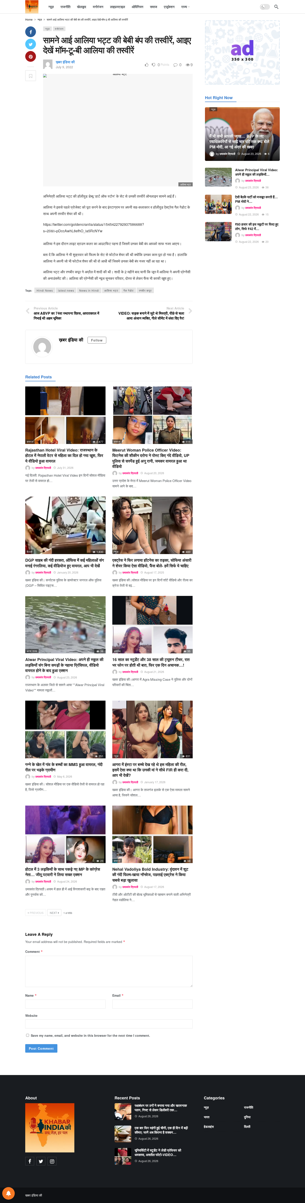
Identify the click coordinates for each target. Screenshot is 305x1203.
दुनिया (247, 1117)
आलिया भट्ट (111, 290)
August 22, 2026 (249, 214)
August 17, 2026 (154, 887)
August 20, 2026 (154, 473)
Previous (37, 913)
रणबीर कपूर (145, 290)
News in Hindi (89, 290)
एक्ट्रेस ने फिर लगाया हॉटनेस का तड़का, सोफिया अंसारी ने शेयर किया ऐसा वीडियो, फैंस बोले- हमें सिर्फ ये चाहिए (151, 562)
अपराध (117, 651)
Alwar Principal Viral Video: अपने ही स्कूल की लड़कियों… (256, 172)
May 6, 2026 (64, 776)
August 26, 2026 (148, 1116)
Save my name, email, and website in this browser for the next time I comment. (90, 1035)
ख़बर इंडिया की (65, 61)
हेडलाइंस (209, 1126)
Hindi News (45, 290)
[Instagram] (52, 1161)
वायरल (30, 441)
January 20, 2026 (67, 572)
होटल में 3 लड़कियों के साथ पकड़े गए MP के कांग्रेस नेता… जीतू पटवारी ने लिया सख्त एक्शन (62, 871)
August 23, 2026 (67, 677)
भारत (206, 1117)
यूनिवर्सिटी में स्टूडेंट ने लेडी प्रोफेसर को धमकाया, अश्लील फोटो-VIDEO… (158, 1152)
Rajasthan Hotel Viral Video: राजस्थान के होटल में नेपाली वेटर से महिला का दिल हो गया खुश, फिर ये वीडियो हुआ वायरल (64, 455)
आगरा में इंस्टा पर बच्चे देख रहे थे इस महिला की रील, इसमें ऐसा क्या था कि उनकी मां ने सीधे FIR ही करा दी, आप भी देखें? (150, 769)
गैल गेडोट (128, 290)
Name (31, 995)
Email (118, 995)
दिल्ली (29, 551)
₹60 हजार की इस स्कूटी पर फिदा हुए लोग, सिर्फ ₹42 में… (256, 226)
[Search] (276, 6)
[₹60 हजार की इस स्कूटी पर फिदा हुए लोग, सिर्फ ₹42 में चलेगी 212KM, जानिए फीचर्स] (218, 231)
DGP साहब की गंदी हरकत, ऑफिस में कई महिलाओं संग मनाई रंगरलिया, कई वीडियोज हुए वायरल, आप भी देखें (64, 562)
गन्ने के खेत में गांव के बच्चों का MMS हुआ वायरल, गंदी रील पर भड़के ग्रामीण (63, 767)
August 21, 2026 (154, 672)
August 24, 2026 (67, 881)
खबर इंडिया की (33, 1195)
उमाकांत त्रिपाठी (43, 468)
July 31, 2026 (65, 467)
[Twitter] (40, 1161)
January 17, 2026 (154, 782)
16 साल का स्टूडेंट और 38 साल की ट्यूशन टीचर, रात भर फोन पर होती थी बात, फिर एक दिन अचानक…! (151, 662)
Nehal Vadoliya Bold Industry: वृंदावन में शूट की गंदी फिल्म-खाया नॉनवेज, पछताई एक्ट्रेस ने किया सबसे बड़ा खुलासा (150, 874)
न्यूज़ (47, 28)
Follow (97, 340)
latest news (66, 290)
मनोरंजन (59, 28)
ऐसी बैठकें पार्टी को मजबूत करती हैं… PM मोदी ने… (256, 199)
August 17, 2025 (154, 572)
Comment (34, 951)
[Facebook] (29, 1161)
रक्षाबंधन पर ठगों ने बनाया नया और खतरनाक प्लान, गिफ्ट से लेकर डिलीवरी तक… (161, 1107)
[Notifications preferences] (8, 1193)
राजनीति (248, 1107)
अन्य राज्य (32, 651)
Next (53, 913)
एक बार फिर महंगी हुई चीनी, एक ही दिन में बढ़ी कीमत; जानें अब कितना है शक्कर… (161, 1130)
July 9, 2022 (64, 67)
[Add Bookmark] (30, 75)
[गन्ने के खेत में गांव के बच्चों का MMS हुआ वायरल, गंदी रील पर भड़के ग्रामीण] (65, 729)
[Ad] (242, 52)
